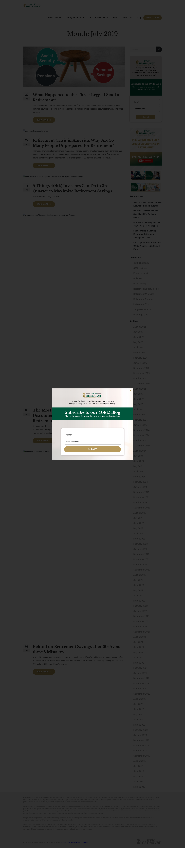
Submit (92, 449)
